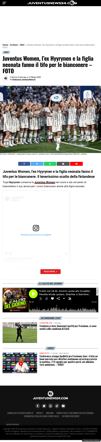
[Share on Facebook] (24, 164)
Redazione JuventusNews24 (23, 79)
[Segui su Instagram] (50, 405)
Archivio (14, 45)
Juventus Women (44, 182)
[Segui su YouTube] (63, 405)
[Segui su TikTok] (56, 405)
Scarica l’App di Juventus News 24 (20, 413)
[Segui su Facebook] (37, 405)
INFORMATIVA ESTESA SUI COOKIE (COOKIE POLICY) (41, 416)
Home (5, 45)
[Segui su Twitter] (44, 405)
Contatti (39, 413)
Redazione (50, 413)
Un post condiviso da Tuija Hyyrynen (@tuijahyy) (36, 268)
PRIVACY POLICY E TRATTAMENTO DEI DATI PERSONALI (75, 413)
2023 (22, 45)
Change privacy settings (91, 440)
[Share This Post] (50, 164)
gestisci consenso (12, 424)
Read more (49, 271)
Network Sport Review (70, 416)
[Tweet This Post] (37, 164)
